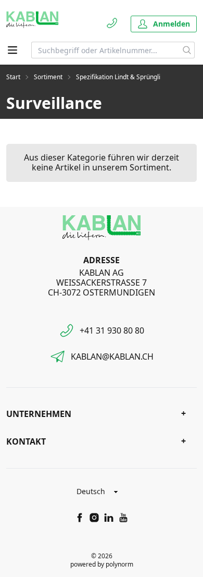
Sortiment (48, 77)
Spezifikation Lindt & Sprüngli (118, 77)
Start (13, 77)
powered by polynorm (101, 564)
